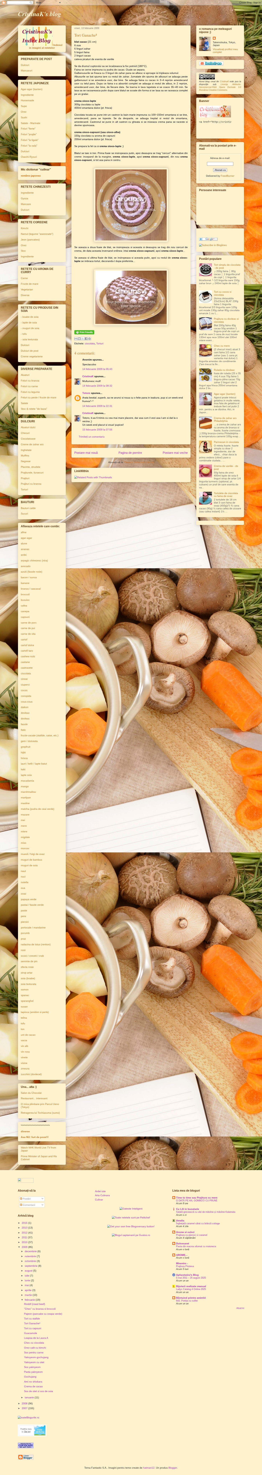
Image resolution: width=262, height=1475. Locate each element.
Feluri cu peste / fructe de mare (38, 397)
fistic (23, 729)
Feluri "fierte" (28, 128)
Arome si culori (185, 1232)
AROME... (181, 1255)
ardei (24, 554)
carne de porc (29, 622)
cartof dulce (27, 645)
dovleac (25, 712)
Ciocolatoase (28, 438)
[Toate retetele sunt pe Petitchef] (131, 1217)
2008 (25, 1403)
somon (25, 989)
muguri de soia (29, 865)
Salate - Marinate (30, 123)
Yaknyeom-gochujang (36, 1357)
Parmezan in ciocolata (226, 442)
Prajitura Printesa (185, 1266)
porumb (25, 933)
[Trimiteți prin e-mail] (76, 338)
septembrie (31, 1265)
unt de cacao (28, 1034)
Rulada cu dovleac (224, 369)
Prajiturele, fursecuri (32, 472)
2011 (25, 1237)
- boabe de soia (29, 316)
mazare (25, 814)
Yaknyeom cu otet (34, 1362)
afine (23, 532)
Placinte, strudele (30, 466)
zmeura (25, 1068)
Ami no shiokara (33, 1381)
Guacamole (30, 1333)
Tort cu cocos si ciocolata (222, 293)
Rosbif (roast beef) (34, 1304)
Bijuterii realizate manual (191, 1286)
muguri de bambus (31, 859)
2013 (25, 1227)
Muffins (25, 455)
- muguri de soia (30, 328)
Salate (24, 403)
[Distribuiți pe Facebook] (86, 338)
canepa (25, 611)
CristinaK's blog (39, 13)
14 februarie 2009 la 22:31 (97, 406)
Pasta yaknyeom (33, 1371)
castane (25, 662)
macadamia (27, 780)
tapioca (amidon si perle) (35, 1012)
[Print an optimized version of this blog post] (84, 333)
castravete (27, 667)
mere (24, 825)
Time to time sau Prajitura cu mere (196, 1197)
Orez (23, 111)
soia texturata (28, 984)
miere (24, 831)
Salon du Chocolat (31, 1092)
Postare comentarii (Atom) (139, 462)
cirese (24, 678)
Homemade (27, 100)
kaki (23, 769)
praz (23, 938)
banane (25, 583)
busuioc (25, 599)
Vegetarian (27, 289)
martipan (26, 797)
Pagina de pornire (130, 452)
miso (23, 842)
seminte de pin (29, 961)
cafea (24, 605)
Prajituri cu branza (31, 483)
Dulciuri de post (29, 350)
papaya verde (28, 899)
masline (25, 803)
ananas (25, 549)
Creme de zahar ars (32, 444)
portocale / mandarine (33, 927)
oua (23, 887)
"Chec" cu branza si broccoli (40, 1308)
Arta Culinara (102, 1195)
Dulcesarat (182, 1243)
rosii (23, 950)
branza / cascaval (31, 588)
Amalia (180, 1220)
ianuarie (30, 1397)
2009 (25, 1247)
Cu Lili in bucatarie (187, 1209)
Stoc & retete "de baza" (34, 408)
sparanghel (27, 1000)
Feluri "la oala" (29, 145)
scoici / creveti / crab (32, 955)
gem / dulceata (29, 741)
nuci (23, 876)
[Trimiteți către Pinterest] (89, 338)
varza (24, 1040)
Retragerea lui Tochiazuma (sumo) (40, 1112)
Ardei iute (100, 1191)
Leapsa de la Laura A (36, 1337)
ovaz (23, 893)
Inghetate (26, 450)
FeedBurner (227, 175)
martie (29, 1295)
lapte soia (26, 775)
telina (24, 1017)
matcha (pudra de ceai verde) (37, 808)
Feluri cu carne (29, 386)
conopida (26, 696)
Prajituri (25, 478)
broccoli (25, 594)
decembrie (31, 1251)
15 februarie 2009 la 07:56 (97, 429)
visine (24, 1063)
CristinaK (88, 376)
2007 (25, 1408)
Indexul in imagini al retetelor (45, 46)
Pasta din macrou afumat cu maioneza (196, 1246)
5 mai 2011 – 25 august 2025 (191, 1277)
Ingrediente (27, 94)
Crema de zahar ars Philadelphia (225, 419)
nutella (24, 882)
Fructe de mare (29, 283)
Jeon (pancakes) (30, 239)
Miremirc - (182, 1263)
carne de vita (28, 633)
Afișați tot (240, 1308)
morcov (25, 848)
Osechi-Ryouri (29, 156)
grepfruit (25, 746)
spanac (25, 995)
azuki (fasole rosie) (31, 571)
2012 (25, 1232)
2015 (25, 1222)
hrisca (24, 758)
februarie (30, 1299)
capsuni (25, 617)
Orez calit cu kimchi (35, 1347)
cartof (24, 639)
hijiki (23, 752)
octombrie (31, 1261)
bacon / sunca (29, 577)
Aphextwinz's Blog (187, 1274)
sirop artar (26, 972)
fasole (24, 724)
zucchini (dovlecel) (31, 1074)
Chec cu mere (222, 345)
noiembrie (31, 1256)
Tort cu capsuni (32, 1328)
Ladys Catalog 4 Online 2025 (191, 1289)
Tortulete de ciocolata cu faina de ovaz (226, 495)
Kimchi (24, 228)
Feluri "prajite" (29, 134)
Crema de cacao (33, 1386)
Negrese (25, 461)
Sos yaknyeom (32, 1367)
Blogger (172, 1467)
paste (24, 910)
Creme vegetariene (32, 356)
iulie (27, 1275)
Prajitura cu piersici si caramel (191, 1235)
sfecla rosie (27, 967)
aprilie (28, 1290)
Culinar (99, 1199)
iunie (28, 1280)
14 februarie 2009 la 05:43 (97, 369)
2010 (25, 1242)
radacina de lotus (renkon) (36, 944)
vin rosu (25, 1051)
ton (22, 1029)
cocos (24, 690)
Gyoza (24, 198)
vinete (24, 1057)
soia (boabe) (28, 978)
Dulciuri (25, 65)
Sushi (24, 117)
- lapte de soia (29, 322)
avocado (25, 566)
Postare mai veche (175, 452)
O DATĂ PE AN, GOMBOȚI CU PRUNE (196, 1200)
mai (27, 1285)
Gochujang (30, 1376)
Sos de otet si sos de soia (38, 1391)
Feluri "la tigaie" (29, 140)
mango (25, 786)
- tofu (24, 333)
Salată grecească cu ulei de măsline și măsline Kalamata (205, 1212)
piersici (25, 921)
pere (23, 916)
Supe (24, 106)
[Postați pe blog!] (79, 338)
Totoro (86, 393)
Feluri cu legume (30, 392)
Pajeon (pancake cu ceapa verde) (43, 1313)
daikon (24, 707)
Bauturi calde (28, 508)
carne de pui (28, 628)
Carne (24, 278)
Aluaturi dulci (28, 427)
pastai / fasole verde (32, 904)
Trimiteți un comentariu (92, 436)
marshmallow (28, 791)
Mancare (26, 204)
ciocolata (90, 343)
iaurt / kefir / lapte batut (34, 763)
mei (23, 820)
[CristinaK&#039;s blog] (213, 245)
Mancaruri (26, 70)
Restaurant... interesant (34, 1098)
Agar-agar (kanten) (31, 89)
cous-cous (26, 701)
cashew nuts (28, 656)
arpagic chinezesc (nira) (34, 560)
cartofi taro (27, 650)
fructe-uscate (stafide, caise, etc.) (39, 735)
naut (23, 871)
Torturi (99, 343)
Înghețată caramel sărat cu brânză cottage (198, 1223)
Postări (26, 1198)
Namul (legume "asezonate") (37, 233)
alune (24, 543)
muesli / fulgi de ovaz (33, 854)
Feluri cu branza (30, 380)
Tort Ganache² (32, 1323)
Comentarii (28, 1204)
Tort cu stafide (32, 1318)
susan (24, 1006)
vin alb (24, 1046)
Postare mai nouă (86, 452)
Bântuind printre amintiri (191, 1297)
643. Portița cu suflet (187, 1300)
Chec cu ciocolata (34, 1342)
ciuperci (25, 684)
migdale (25, 837)
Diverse (25, 295)
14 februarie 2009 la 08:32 (97, 385)
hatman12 (149, 1467)
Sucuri (24, 513)
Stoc (23, 250)
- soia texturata (29, 339)
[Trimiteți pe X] (82, 338)
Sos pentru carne (33, 1352)
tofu (23, 1023)
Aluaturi (25, 374)
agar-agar (26, 537)
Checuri (25, 433)
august (29, 1270)
